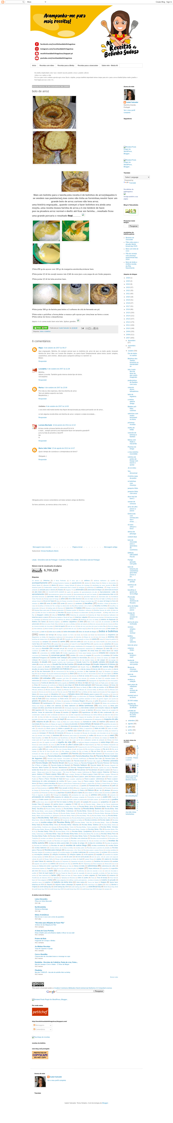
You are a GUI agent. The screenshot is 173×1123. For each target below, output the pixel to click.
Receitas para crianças (53, 850)
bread (92, 635)
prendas (104, 795)
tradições (48, 882)
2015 (128, 313)
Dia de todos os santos (132, 354)
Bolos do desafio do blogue (87, 631)
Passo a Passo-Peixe (103, 783)
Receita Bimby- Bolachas (72, 808)
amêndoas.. (100, 587)
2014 (128, 316)
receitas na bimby (67, 848)
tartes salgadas (90, 875)
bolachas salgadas (81, 617)
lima (41, 717)
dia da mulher (107, 669)
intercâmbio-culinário (88, 708)
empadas (113, 676)
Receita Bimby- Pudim (50, 806)
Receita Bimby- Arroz (86, 806)
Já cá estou (132, 468)
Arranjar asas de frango (51, 599)
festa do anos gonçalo (83, 685)
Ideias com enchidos (109, 703)
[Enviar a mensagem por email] (87, 328)
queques (47, 804)
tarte (51, 871)
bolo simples (112, 628)
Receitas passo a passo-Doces (93, 850)
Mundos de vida (102, 735)
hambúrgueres (48, 703)
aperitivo (76, 592)
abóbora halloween (100, 580)
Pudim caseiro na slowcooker (78, 799)
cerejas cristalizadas (76, 646)
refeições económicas (59, 854)
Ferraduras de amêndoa (48, 685)
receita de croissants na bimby (72, 820)
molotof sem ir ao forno (133, 696)
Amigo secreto (111, 587)
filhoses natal (103, 689)
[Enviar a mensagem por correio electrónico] (82, 328)
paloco (48, 747)
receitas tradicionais (79, 852)
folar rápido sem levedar (97, 692)
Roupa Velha (49, 859)
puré (52, 802)
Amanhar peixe (37, 587)
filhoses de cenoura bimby (87, 689)
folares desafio (44, 694)
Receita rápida (105, 820)
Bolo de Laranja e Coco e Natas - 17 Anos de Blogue (52, 964)
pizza (69, 793)
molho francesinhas (47, 731)
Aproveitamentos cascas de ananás (59, 594)
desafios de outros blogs (103, 667)
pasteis (83, 785)
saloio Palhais (38, 861)
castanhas (107, 644)
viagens (100, 884)
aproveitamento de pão (89, 592)
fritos (107, 696)
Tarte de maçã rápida (46, 873)
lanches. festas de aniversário (42, 712)
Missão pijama (50, 728)
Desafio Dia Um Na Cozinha (63, 664)
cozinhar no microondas (79, 657)
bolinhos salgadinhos (70, 621)
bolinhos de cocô (132, 586)
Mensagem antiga (110, 547)
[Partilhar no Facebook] (94, 328)
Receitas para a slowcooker (88, 65)
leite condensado (106, 712)
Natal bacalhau (37, 738)
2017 (128, 306)
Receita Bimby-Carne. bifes (102, 818)
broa (97, 637)
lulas (55, 719)
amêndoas (90, 587)
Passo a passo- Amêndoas (80, 772)
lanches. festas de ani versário (106, 710)
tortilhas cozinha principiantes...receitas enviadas (83, 880)
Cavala (116, 644)
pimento (115, 790)
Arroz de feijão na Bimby (103, 599)
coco (107, 648)
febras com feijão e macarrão (132, 442)
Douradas (95, 676)
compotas (112, 653)
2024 (128, 284)
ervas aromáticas (56, 680)
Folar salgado (111, 692)
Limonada (55, 717)
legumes (75, 712)
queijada (86, 802)
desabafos (35, 662)
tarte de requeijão (79, 873)
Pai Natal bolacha (88, 744)
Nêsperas (82, 738)
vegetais (78, 884)
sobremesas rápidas (38, 868)
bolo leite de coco (71, 628)
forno (114, 694)
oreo (40, 742)
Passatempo (81, 770)
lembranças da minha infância (92, 714)
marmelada (35, 724)
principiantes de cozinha (41, 797)
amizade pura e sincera (47, 589)
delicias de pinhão (132, 581)
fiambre (51, 687)
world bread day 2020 (57, 889)
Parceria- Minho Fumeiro (40, 767)
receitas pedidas (111, 850)
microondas (85, 726)
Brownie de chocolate (130, 239)
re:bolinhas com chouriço (132, 483)
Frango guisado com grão (132, 562)
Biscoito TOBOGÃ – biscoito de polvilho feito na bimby (52, 972)
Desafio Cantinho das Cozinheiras (63, 662)
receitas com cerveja (62, 838)
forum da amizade (38, 696)
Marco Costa (56, 721)
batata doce (70, 608)
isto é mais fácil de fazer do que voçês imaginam (132, 373)
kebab (83, 710)
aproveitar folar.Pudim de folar (71, 596)
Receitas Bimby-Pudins (39, 836)
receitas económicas (98, 845)
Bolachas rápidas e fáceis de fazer (62, 617)
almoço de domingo (83, 585)
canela (94, 639)
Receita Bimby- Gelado (68, 813)
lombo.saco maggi (46, 719)
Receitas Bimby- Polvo (45, 831)
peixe (51, 788)
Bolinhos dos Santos (39, 621)
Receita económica (91, 820)
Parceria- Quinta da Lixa (101, 767)
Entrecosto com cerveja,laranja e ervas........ (133, 518)
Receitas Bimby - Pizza (102, 822)
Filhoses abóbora (37, 689)
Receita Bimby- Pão (83, 815)
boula (78, 635)
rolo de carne (68, 857)
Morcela (51, 733)
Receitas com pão (46, 841)
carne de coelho (75, 641)
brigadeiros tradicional (56, 637)
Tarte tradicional (44, 875)
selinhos (53, 863)
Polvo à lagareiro (37, 795)
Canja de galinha (110, 639)
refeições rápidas (75, 854)
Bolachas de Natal (94, 615)
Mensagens (39, 1025)
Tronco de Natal (93, 882)
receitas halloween (40, 848)
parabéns (64, 754)
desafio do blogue (84, 664)
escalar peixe (69, 680)
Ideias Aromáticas (42, 915)
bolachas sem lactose (97, 617)
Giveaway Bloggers (78, 701)
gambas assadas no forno (87, 698)
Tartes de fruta (65, 875)
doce (72, 673)
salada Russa (89, 859)
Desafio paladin (37, 667)
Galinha (73, 698)
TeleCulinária (102, 875)
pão (40, 749)
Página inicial (77, 547)
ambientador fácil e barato (68, 587)
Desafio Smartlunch (70, 667)
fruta (39, 699)
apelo (69, 592)
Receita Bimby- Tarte (45, 818)
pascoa (63, 770)
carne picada (112, 641)
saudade (115, 861)
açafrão (113, 580)
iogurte (115, 708)
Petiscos (91, 790)
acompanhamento (40, 583)
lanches (90, 710)
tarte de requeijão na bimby (96, 873)
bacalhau (89, 603)
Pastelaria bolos (94, 785)
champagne (89, 646)
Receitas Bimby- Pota (62, 831)
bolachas (61, 615)
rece (82, 804)
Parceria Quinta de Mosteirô (60, 765)
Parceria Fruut (52, 761)
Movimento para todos (70, 735)
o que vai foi (76, 740)
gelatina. (51, 701)
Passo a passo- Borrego (72, 774)
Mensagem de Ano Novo (51, 726)
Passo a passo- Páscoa (63, 776)
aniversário (80, 590)
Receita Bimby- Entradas (102, 811)
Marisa (41, 388)
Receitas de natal (57, 845)
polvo (114, 792)
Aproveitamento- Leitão (107, 592)
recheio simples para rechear (131, 630)
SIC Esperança (86, 863)
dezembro (131, 340)
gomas (90, 701)
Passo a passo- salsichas (73, 779)
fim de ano (42, 692)
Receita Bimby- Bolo (111, 808)
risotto (53, 857)
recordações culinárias (41, 854)
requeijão (99, 854)
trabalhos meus (37, 882)
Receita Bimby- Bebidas (53, 808)
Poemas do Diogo (132, 448)
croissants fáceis (74, 660)
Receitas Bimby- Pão (95, 829)
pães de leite (61, 744)
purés (78, 802)
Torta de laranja (102, 877)
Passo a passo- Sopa (74, 781)
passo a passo (105, 770)
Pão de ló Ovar (45, 751)
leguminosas (86, 712)
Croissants (44, 660)
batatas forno (102, 608)
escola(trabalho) (81, 680)
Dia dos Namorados (44, 671)
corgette (88, 655)
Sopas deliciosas (93, 868)
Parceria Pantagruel (87, 763)
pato (33, 788)
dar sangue (101, 660)
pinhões (36, 792)
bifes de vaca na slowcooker (46, 612)
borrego (51, 635)
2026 (128, 278)
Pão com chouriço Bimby (64, 749)
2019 (128, 300)
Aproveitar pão (103, 596)
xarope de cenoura (132, 502)
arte (115, 599)
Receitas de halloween (41, 845)
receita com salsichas (53, 820)
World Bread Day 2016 (111, 886)
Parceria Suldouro (80, 765)
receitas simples (65, 852)
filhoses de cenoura (70, 689)
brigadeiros (111, 635)
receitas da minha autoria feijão (59, 843)
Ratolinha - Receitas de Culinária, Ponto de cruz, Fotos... (56, 962)
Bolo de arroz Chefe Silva (50, 624)
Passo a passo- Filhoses (108, 774)
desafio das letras (44, 664)
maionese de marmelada (74, 719)
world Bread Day (95, 887)
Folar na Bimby (82, 692)
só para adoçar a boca (132, 527)
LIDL (35, 717)
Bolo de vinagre (113, 626)
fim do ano (51, 692)
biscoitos (61, 612)
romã (40, 859)
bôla (53, 615)
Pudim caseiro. (94, 799)
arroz (63, 599)
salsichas (49, 861)
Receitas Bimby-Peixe (108, 833)
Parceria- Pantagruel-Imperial (80, 767)
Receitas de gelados (111, 843)
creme (92, 657)
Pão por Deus (96, 751)
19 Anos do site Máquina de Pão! (45, 925)
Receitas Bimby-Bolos (71, 833)
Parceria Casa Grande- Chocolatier (58, 758)
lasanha (65, 712)
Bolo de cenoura (95, 624)
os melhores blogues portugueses (87, 742)
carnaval (54, 641)
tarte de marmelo (132, 675)
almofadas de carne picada (101, 585)
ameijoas (81, 587)
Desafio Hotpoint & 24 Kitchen (104, 664)
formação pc (106, 694)
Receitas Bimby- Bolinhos (90, 824)
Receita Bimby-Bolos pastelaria (81, 818)
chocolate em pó (58, 648)
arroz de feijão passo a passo (133, 608)
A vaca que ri (75, 580)
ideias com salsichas (54, 705)
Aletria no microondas (109, 583)
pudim (105, 797)
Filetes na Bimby (81, 687)
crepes (113, 657)
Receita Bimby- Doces (84, 811)
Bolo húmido (49, 628)
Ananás (60, 589)
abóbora (87, 580)
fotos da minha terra (54, 696)
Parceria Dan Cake (95, 758)
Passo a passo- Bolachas (100, 772)
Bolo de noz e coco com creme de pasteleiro (49, 917)
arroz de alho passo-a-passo (132, 509)
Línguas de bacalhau (86, 717)
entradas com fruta (62, 678)
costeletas (106, 655)
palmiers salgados (37, 747)
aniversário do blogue (95, 589)
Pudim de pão (105, 799)
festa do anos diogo (65, 685)
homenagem (87, 703)
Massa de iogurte (56, 724)
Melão (39, 726)
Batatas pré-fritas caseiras (132, 408)
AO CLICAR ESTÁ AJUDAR (55, 592)
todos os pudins (83, 877)
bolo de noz (71, 626)
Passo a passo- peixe (81, 776)
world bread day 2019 (41, 889)
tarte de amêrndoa (78, 871)
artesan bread (36, 601)
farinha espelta (62, 683)
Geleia (59, 701)
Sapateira (65, 861)
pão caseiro (49, 749)
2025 (128, 281)
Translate (132, 183)
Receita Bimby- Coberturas (65, 811)
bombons (42, 635)
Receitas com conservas (79, 838)
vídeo (107, 884)
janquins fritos (133, 488)
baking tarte (52, 608)
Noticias (96, 738)
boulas (85, 635)
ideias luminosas (86, 705)
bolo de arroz (132, 645)
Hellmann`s (59, 703)
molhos (70, 731)
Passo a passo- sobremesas (94, 779)
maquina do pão (111, 719)
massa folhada (85, 724)
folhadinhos (55, 694)
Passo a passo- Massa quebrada (42, 776)
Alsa (114, 585)
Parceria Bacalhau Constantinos (60, 756)
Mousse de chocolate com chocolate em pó (96, 733)
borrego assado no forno (65, 635)
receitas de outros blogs (76, 845)
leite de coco (64, 714)
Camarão (68, 639)
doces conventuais (41, 676)
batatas (79, 608)
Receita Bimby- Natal (68, 815)
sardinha (89, 861)
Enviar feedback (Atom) (49, 551)
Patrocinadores (42, 788)
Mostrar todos (114, 977)
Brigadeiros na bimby (39, 637)
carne (62, 641)
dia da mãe (96, 669)
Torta (92, 877)
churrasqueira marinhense (84, 648)
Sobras (34, 866)
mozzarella (82, 735)
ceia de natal (53, 646)
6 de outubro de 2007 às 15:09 (56, 388)
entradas (47, 678)
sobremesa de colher (109, 866)
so (115, 863)
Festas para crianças (39, 687)
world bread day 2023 (89, 889)
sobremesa (92, 866)
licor (117, 714)
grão (96, 701)
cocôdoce (35, 650)
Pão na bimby (83, 751)
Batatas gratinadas (58, 610)
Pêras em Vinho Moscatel (43, 901)
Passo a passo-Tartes (50, 785)
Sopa (48, 868)
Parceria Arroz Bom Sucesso (92, 753)
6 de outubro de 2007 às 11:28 (58, 369)
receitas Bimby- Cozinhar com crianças (44, 827)
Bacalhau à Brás (102, 603)
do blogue (43, 673)
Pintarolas (44, 792)
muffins (91, 735)
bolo (81, 622)
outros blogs (105, 742)
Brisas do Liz (88, 637)
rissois (59, 857)
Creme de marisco (102, 657)
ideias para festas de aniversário (51, 708)
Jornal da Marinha (73, 710)
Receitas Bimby (63, 822)
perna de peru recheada (133, 623)
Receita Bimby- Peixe (98, 815)
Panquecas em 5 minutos (100, 747)
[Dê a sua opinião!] (89, 328)
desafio (44, 662)
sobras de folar (66, 866)
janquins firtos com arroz (133, 492)
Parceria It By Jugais (93, 761)
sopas (81, 868)
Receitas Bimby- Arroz (50, 824)
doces (116, 673)
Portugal (56, 795)
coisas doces (106, 650)
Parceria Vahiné (96, 765)
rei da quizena (88, 854)
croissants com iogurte (58, 660)
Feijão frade (94, 683)
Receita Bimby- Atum (103, 806)
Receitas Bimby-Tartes (79, 836)
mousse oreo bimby (44, 735)
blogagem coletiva (43, 615)
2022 (128, 290)
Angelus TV (69, 589)
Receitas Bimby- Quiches (102, 831)
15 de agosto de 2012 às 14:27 (63, 448)
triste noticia (80, 882)
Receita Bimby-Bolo (63, 818)
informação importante (72, 708)
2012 (128, 322)
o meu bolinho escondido (133, 453)
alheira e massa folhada (66, 585)
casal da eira (97, 644)
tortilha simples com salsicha (132, 639)
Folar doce (71, 692)
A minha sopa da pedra (133, 477)
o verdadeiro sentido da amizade (93, 740)
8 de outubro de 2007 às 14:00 (57, 406)
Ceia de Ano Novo (40, 646)
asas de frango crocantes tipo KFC (86, 601)
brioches (78, 637)
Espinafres (102, 680)
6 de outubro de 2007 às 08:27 (55, 348)
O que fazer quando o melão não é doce (55, 740)
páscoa (71, 770)
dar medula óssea (88, 660)
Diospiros (108, 671)
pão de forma (78, 749)
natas (46, 738)
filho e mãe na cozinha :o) (97, 687)
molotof (79, 731)
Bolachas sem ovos (49, 619)
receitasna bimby (94, 852)
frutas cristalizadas (51, 698)
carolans (66, 644)
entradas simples (110, 678)
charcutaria (98, 646)
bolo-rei (43, 631)
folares (34, 694)
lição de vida (109, 714)
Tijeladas (56, 877)
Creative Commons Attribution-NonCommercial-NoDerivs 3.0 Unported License (83, 988)
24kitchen (46, 580)
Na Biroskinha (40, 907)
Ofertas (109, 740)
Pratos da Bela (40, 939)
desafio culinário (99, 662)
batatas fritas (113, 608)
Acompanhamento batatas (60, 583)
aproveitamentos (38, 594)
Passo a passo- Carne (90, 774)
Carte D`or (74, 644)
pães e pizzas (73, 745)
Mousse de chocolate (73, 733)
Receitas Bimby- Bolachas (70, 824)
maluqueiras (88, 719)
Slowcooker (108, 863)
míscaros (41, 728)
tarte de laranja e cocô (132, 655)
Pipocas (52, 792)
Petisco (82, 790)
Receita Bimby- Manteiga (103, 813)
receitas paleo (80, 848)
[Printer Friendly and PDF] (40, 328)
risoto (46, 857)
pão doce (56, 751)
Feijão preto (104, 683)
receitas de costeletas (95, 843)
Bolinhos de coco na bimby (89, 619)
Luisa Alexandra (41, 899)
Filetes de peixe (68, 687)
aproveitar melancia (90, 596)
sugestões (105, 868)
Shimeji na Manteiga (41, 909)
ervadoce (45, 680)
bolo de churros (108, 624)
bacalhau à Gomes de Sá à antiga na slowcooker (54, 606)
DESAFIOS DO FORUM (60, 669)
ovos (52, 744)
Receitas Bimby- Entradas (109, 827)
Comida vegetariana (69, 653)
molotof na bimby (103, 731)
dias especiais (90, 671)
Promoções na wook (93, 797)
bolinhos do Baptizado (108, 619)
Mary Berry (45, 724)
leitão (95, 712)
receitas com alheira (47, 838)
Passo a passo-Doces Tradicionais (69, 783)
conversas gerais (58, 655)
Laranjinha (43, 369)
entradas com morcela (79, 678)
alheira (53, 585)
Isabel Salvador (132, 102)
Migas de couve (111, 726)
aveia (48, 603)
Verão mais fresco (89, 884)
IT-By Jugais (48, 710)
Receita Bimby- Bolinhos (92, 809)
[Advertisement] (75, 526)
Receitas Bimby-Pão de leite (90, 833)
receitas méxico (54, 848)
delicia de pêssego (132, 533)
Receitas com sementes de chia (81, 841)
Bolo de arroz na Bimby (67, 624)
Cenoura (65, 646)
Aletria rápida (36, 585)
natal (112, 735)
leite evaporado (76, 714)
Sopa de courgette (59, 868)
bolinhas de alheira (64, 619)
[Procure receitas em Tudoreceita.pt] (41, 1037)
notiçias (104, 738)
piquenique (61, 792)
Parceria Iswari (79, 761)
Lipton (97, 717)
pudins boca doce (42, 802)
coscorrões (97, 655)
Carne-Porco (47, 644)
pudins (115, 799)
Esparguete (92, 680)
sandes (57, 861)
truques (103, 882)
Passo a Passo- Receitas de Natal (50, 779)
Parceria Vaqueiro (110, 765)
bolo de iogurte (60, 626)
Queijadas (95, 802)
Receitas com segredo (61, 841)
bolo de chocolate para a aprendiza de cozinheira (132, 545)
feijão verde (114, 683)
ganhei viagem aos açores (107, 698)
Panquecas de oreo (84, 747)
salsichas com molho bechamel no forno (133, 416)
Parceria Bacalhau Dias (84, 756)
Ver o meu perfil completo (56, 1080)
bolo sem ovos (100, 628)
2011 (128, 325)
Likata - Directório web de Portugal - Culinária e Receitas (53, 560)
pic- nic (99, 790)
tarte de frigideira (132, 395)
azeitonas (79, 603)
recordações (114, 852)
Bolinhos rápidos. (54, 621)
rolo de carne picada (82, 857)
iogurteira (38, 710)
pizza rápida (78, 792)
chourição (70, 648)
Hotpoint (97, 703)
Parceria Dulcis (110, 758)
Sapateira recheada (77, 861)
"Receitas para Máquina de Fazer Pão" (50, 923)
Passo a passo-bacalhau (47, 783)
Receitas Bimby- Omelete (78, 829)
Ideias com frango (38, 705)
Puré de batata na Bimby (64, 802)
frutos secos (64, 698)
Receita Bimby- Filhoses (50, 813)
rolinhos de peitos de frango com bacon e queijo (133, 461)
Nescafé (73, 738)
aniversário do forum (111, 589)
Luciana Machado (45, 425)
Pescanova (65, 790)
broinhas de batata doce (39, 639)
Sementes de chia (64, 863)
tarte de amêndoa (63, 871)
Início (34, 65)
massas (96, 724)
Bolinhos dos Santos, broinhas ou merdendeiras (133, 362)
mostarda (60, 733)
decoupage (112, 660)
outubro (131, 351)
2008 (128, 335)
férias (36, 685)
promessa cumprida (78, 797)
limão (47, 717)
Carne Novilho (100, 641)
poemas (107, 792)
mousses (56, 735)
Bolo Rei (90, 628)
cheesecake (109, 646)
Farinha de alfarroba (48, 683)
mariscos (112, 721)
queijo (114, 802)
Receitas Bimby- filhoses (42, 829)
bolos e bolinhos (45, 331)
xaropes (106, 889)
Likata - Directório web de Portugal (87, 560)
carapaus (45, 641)
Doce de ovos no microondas (86, 673)
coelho (43, 650)
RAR (75, 804)
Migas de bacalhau (98, 726)
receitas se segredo (51, 852)
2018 (128, 303)
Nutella (112, 738)
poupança (65, 795)
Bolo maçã (82, 628)
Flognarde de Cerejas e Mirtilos (45, 940)
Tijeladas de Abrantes (68, 877)
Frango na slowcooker (79, 696)
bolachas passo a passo (40, 617)
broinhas (111, 637)
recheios (104, 852)
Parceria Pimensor (103, 763)
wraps (100, 889)
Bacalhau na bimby (100, 606)
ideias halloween (69, 705)
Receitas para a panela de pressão (98, 848)
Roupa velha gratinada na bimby (65, 859)
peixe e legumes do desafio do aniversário (89, 788)
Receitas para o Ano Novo (72, 850)
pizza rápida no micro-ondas (93, 792)
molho (75, 728)
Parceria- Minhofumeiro (59, 767)
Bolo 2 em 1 (91, 621)
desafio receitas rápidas (53, 667)
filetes (58, 687)
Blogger (105, 1103)
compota (102, 653)
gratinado (104, 701)
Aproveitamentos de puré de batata (85, 594)
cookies (81, 655)
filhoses (112, 687)
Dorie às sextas (84, 676)
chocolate (45, 648)
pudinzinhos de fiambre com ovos (133, 382)
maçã (62, 719)
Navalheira (54, 738)
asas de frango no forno (108, 601)
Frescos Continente (95, 696)
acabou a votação (132, 680)
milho (33, 728)
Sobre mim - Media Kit (110, 65)
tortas (51, 880)
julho (130, 727)
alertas (87, 583)
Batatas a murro (91, 608)
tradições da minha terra (63, 882)
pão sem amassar (52, 753)
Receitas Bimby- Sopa (53, 833)
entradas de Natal (96, 678)
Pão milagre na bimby (69, 751)
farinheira (72, 683)
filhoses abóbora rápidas (53, 689)
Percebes (108, 788)
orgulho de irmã (50, 742)
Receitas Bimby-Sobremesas (59, 836)
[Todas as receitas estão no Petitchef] (40, 1015)
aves (55, 603)
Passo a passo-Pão (88, 783)
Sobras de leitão (79, 866)
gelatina (43, 701)
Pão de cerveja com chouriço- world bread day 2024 (132, 256)
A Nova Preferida (60, 580)
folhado (63, 694)
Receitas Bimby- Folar (59, 829)
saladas (98, 859)
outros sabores (43, 744)
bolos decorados (70, 632)
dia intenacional (59, 671)
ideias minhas (103, 705)
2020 (128, 297)
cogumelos (83, 650)
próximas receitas (132, 423)
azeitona (70, 603)
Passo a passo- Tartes (91, 781)
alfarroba (46, 585)
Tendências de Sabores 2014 (41, 877)
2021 (128, 294)
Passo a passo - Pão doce (60, 772)
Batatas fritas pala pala (41, 610)
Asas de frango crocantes (64, 601)
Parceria (75, 754)
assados (34, 603)
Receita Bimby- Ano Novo (68, 806)
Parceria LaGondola (110, 761)
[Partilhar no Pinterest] (97, 328)
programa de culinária (61, 797)
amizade (34, 589)
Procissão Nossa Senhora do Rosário (133, 600)
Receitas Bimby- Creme (66, 827)
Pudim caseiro (44, 799)
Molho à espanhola (86, 728)
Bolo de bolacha (82, 624)
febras (80, 683)
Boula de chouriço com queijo (133, 669)
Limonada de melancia (68, 717)
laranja (58, 712)
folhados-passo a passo (92, 694)
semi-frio (75, 863)
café (60, 639)
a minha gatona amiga (131, 401)
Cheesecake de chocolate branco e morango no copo (52, 956)
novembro (131, 346)
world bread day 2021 (73, 889)
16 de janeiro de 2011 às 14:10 (64, 425)
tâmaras (43, 871)
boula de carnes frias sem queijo (133, 662)
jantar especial (59, 710)
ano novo (38, 592)
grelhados (113, 701)
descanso (76, 669)
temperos (112, 875)
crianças (35, 660)
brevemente (101, 635)
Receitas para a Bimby (66, 65)
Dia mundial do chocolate (75, 671)
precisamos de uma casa (79, 795)
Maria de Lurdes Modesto (71, 721)
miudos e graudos (64, 728)
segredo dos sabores (41, 863)
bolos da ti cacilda (55, 631)
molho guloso (60, 731)
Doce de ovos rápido (104, 673)
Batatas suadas (71, 610)
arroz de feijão (88, 599)
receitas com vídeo (100, 841)
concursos (35, 655)
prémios (94, 795)
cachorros (53, 639)
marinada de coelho (89, 721)
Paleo (99, 744)
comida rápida (55, 653)
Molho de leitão (100, 728)
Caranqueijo (36, 641)
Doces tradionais (56, 676)
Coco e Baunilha (41, 954)
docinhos (66, 676)
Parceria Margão (42, 763)
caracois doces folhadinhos (133, 389)
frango (66, 696)
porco (48, 795)
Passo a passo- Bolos (54, 774)
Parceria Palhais (73, 763)
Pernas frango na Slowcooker (50, 790)
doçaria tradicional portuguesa (58, 673)
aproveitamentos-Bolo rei (107, 594)
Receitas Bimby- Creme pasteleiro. (87, 827)
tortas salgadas (61, 880)
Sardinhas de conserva (101, 861)
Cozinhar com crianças (58, 658)
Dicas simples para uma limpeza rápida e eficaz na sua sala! (54, 933)
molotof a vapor (90, 731)
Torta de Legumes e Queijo (44, 948)
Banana (60, 608)
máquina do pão (42, 722)
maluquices (98, 719)
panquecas (71, 747)
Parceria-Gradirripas (52, 770)
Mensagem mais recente (42, 547)
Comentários (40, 1029)
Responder (43, 361)
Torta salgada (42, 880)
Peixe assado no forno (66, 788)
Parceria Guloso (65, 761)
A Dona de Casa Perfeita (44, 931)
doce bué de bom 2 (132, 497)
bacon (43, 608)
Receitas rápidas (37, 852)
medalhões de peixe (109, 724)
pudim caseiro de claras (58, 799)
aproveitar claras (52, 596)
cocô (114, 648)
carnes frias (57, 644)
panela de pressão (59, 747)
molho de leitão (131, 429)
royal (80, 859)
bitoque (69, 612)
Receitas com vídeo (47, 65)
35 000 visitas (133, 701)
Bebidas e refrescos (85, 610)
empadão (104, 676)
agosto (130, 724)
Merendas (64, 726)
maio (130, 733)
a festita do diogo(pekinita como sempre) (133, 713)
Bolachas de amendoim (78, 615)
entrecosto (35, 680)
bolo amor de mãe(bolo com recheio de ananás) (133, 688)
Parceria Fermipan (38, 761)
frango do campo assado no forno (132, 616)
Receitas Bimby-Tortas (97, 836)
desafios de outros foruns (40, 669)
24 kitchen (35, 580)
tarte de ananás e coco (94, 871)
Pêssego (74, 790)
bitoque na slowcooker (81, 612)
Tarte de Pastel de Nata (63, 873)
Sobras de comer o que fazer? (49, 866)
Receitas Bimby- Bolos (109, 824)
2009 (128, 331)
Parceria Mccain (58, 763)
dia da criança (85, 669)
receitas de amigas (78, 843)
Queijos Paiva (36, 804)
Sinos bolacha (97, 863)
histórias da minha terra (72, 703)
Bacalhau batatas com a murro (82, 606)
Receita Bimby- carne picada (43, 811)
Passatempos (92, 770)
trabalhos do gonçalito (108, 880)
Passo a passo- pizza (98, 776)
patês (114, 785)
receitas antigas (47, 822)
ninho (90, 738)
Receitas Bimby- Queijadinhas (82, 831)
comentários (44, 653)
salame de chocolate (111, 859)
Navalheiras (64, 738)
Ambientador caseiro (50, 587)
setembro (131, 721)
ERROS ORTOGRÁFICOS (133, 555)
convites (73, 655)
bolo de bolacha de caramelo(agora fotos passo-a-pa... (133, 572)
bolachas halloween (109, 615)
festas (114, 685)
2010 (128, 328)
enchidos (35, 678)
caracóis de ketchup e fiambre (132, 435)
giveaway (67, 701)
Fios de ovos (62, 692)
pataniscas (105, 785)
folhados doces (74, 694)
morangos (42, 733)
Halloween (36, 703)
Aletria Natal (95, 583)
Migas (41, 348)
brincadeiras (69, 637)
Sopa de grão (71, 868)
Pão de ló (106, 749)
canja (101, 639)
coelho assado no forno (56, 650)
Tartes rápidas (77, 875)
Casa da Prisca (85, 644)
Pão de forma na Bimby (92, 749)
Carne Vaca (36, 644)
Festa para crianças (102, 685)
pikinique (107, 790)
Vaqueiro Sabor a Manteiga (64, 884)
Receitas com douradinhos (98, 838)
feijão (86, 683)
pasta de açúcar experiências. (69, 785)
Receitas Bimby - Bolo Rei (83, 822)
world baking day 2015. (78, 886)
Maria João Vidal (45, 448)
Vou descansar (132, 472)
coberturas (99, 648)
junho (130, 730)
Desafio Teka (85, 667)
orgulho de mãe (64, 742)
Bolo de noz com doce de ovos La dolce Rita (92, 626)
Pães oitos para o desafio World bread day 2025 (132, 244)
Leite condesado (52, 714)
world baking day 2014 (61, 886)
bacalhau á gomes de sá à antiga (133, 592)
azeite (63, 603)
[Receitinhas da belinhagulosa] (125, 194)
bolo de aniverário (104, 621)
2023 (128, 287)
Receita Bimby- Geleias (85, 813)
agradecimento (77, 583)
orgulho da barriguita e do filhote (133, 706)
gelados (35, 701)
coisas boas (94, 650)
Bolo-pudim (35, 631)
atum (42, 603)
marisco (102, 722)
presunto (113, 795)
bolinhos (75, 619)
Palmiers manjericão (109, 744)
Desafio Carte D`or (82, 662)
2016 (128, 309)
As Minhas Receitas (42, 946)
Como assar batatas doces (87, 653)
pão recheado (108, 751)
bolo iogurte (59, 628)
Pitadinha (38, 970)
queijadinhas (105, 802)
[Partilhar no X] (92, 328)
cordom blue (132, 537)
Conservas (44, 655)
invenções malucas (103, 708)
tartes (53, 875)
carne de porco (88, 641)
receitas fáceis (113, 845)
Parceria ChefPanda (79, 758)
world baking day (45, 886)
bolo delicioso (38, 628)
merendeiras (74, 726)
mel (33, 726)
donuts (74, 676)
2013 (128, 319)
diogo (100, 671)
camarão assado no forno (81, 639)
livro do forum (106, 717)
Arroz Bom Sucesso (75, 599)
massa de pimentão (70, 724)
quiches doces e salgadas (62, 804)
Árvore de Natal (48, 601)
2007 (128, 338)
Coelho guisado (72, 650)
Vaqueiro (50, 884)
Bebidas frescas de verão (102, 610)
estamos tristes (131, 649)
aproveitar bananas (38, 596)
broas (103, 637)
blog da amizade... (97, 612)
